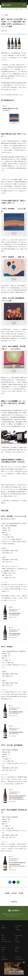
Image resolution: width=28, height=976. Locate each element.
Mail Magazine (4, 959)
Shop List (3, 949)
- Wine (16, 927)
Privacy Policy (18, 957)
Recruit (16, 951)
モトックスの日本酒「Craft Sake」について (12, 94)
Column (16, 937)
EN (23, 1)
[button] (24, 5)
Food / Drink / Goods (6, 941)
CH (26, 1)
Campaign (17, 941)
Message (3, 927)
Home (2, 925)
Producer (3, 947)
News (16, 949)
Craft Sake (3, 939)
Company (17, 947)
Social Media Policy (19, 959)
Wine (2, 935)
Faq (2, 951)
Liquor (2, 937)
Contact (3, 957)
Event (16, 939)
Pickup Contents (18, 935)
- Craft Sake (18, 929)
